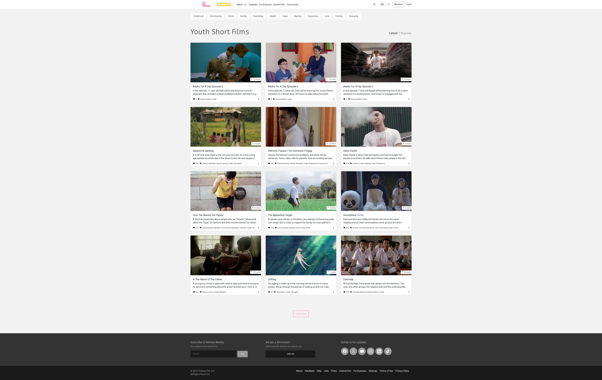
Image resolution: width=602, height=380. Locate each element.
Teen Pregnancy (378, 163)
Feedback (309, 371)
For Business (265, 4)
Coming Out (323, 163)
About (299, 371)
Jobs (326, 371)
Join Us (290, 354)
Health (273, 16)
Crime (231, 16)
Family (243, 16)
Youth (214, 99)
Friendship (258, 16)
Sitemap (373, 371)
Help (319, 371)
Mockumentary (366, 292)
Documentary (205, 99)
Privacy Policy (402, 371)
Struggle (294, 292)
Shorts (218, 163)
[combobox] (371, 4)
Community (292, 4)
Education (238, 163)
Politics (339, 16)
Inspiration (313, 16)
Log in (409, 4)
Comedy (362, 228)
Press (334, 371)
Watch (240, 4)
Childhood (199, 16)
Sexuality (353, 16)
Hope (285, 16)
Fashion (243, 228)
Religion (223, 292)
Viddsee (200, 4)
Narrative (212, 163)
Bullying (367, 163)
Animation (281, 292)
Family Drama (283, 163)
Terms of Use (386, 371)
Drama (205, 163)
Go (242, 354)
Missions (398, 4)
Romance (370, 228)
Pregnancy (313, 163)
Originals (253, 4)
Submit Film (279, 4)
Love (327, 16)
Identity (297, 16)
